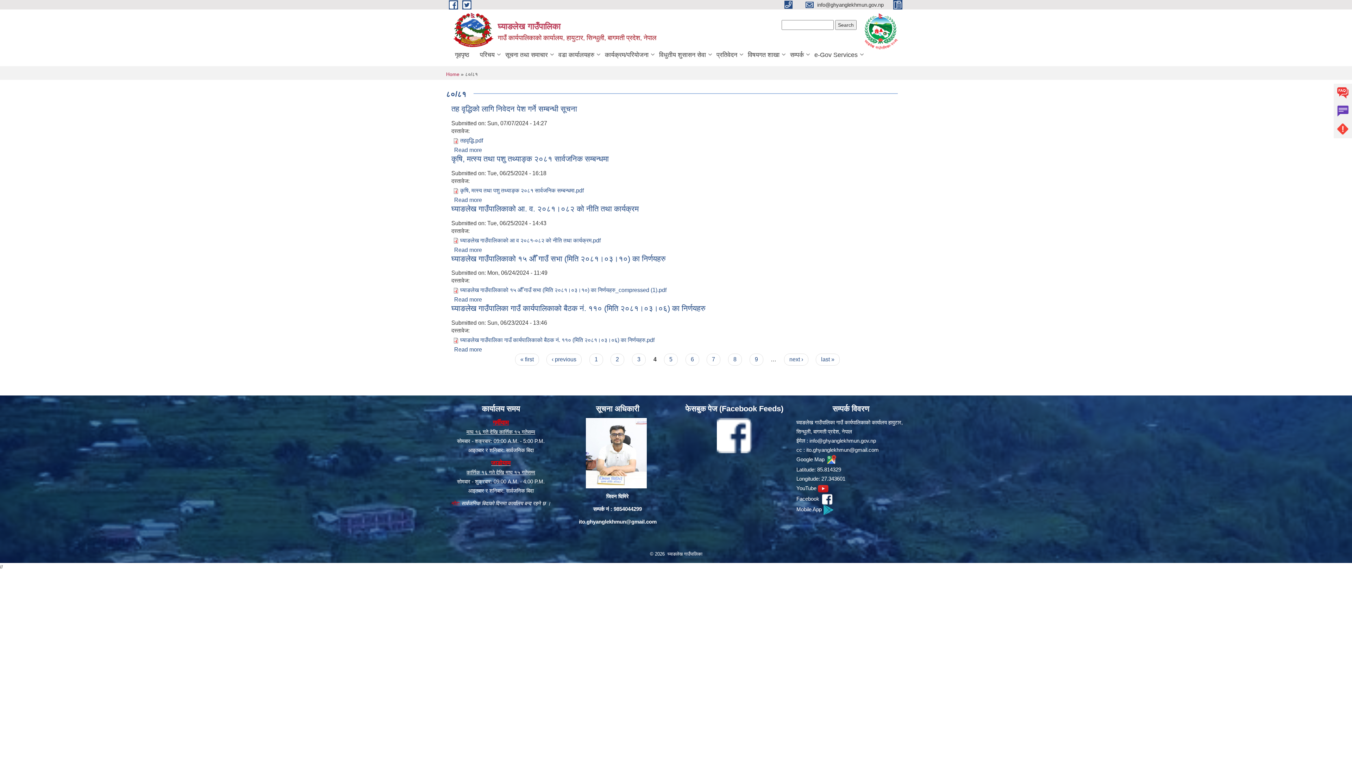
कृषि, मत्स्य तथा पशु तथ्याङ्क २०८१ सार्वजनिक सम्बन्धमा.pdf (522, 191)
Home (452, 74)
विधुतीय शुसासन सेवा (682, 54)
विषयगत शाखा (764, 54)
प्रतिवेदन (726, 54)
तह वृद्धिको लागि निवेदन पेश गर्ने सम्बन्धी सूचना (514, 108)
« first (527, 359)
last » (827, 359)
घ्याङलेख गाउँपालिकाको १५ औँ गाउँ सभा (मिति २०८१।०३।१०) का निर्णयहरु (558, 258)
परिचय (487, 54)
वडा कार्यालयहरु (576, 54)
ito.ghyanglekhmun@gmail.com (618, 522)
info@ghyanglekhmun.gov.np (842, 441)
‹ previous (564, 359)
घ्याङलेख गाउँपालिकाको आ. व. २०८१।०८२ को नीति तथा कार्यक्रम (545, 208)
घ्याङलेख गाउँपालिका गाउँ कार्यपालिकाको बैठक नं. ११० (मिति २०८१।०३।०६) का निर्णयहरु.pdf (557, 340)
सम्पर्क (797, 54)
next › (796, 359)
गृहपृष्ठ (462, 54)
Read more (468, 150)
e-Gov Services (836, 54)
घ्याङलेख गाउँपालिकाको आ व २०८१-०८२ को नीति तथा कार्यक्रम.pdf (530, 240)
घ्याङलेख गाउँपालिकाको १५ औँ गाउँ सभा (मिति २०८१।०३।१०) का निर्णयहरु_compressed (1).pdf (563, 290)
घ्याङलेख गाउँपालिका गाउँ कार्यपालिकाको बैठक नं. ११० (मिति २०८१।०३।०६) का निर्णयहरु (578, 308)
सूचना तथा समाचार (526, 54)
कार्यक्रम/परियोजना (627, 54)
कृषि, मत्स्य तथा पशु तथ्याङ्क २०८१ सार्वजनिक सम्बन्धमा (530, 158)
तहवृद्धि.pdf (471, 141)
